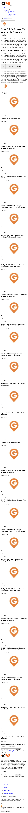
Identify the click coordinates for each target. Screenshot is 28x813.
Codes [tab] (5, 92)
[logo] (5, 5)
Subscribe (18, 749)
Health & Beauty (12, 14)
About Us (6, 784)
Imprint (5, 787)
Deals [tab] (5, 93)
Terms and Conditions (8, 793)
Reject (2, 811)
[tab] (3, 66)
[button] (15, 10)
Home (5, 8)
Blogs (5, 18)
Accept (7, 811)
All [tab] (4, 91)
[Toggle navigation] (11, 5)
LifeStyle (10, 17)
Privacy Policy (12, 751)
